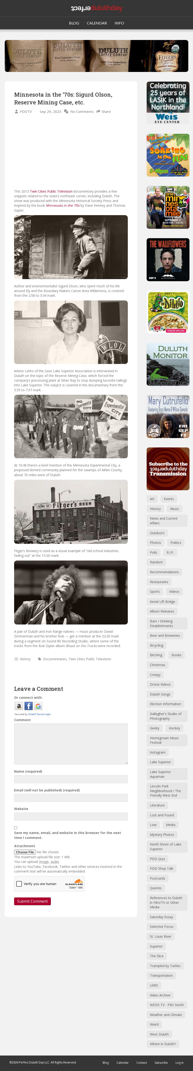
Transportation (161, 975)
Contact (142, 1063)
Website (21, 808)
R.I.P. (170, 552)
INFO (119, 23)
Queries (156, 888)
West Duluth (159, 1034)
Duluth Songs (160, 694)
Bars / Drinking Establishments (161, 623)
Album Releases (162, 611)
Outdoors (157, 533)
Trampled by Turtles (165, 966)
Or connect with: (28, 697)
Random (156, 562)
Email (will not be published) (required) (47, 790)
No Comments (82, 111)
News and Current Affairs (163, 520)
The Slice (157, 956)
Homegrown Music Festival (164, 740)
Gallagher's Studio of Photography (165, 716)
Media (170, 824)
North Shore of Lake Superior (165, 846)
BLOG (74, 23)
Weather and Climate (166, 1014)
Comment (22, 720)
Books (176, 655)
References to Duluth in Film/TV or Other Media (166, 902)
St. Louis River (160, 936)
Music (174, 508)
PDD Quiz (157, 859)
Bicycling (156, 645)
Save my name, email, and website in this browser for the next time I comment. (67, 835)
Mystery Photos (162, 834)
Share (106, 111)
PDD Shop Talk (161, 868)
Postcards (157, 878)
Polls (153, 552)
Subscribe (161, 1063)
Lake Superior (160, 762)
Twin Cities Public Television (51, 191)
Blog (106, 1063)
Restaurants (159, 582)
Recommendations (164, 572)
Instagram (157, 752)
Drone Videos (160, 684)
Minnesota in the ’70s (63, 205)
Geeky (154, 728)
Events (169, 499)
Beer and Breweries (165, 635)
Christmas (157, 665)
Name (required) (28, 771)
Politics (175, 542)
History (25, 659)
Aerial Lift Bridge (162, 601)
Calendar (123, 1063)
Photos (155, 542)
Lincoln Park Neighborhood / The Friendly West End (165, 791)
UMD (154, 985)
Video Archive (160, 995)
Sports (155, 591)
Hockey (174, 728)
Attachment (24, 846)
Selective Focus (161, 926)
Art (152, 499)
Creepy (155, 674)
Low (153, 824)
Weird (154, 1024)
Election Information (165, 704)
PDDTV (26, 111)
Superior (156, 946)
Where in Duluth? (163, 1044)
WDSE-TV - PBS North (167, 1005)
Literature (157, 805)
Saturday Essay (161, 917)
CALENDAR (97, 23)
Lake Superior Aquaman (160, 774)
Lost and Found (162, 815)
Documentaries (55, 659)
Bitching (156, 655)
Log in (180, 1063)
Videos (174, 591)
